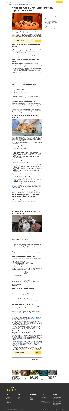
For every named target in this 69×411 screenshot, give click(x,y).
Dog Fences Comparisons (57, 403)
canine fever (21, 87)
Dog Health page (21, 349)
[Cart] (54, 2)
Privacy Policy (42, 409)
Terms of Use (55, 409)
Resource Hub (43, 397)
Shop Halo (20, 2)
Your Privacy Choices (48, 409)
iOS (30, 399)
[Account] (51, 2)
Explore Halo (59, 2)
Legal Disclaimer (60, 409)
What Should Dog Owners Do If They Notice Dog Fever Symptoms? (50, 26)
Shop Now (38, 40)
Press (19, 397)
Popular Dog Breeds (56, 404)
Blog (9, 4)
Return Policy (43, 403)
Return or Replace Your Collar (45, 402)
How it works (40, 2)
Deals (34, 2)
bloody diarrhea (28, 262)
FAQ (42, 398)
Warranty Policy (43, 405)
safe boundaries (19, 343)
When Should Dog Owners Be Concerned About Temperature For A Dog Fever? (51, 22)
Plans (30, 397)
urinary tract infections (31, 295)
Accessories (8, 398)
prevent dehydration (33, 246)
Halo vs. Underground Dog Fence (57, 401)
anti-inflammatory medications (34, 318)
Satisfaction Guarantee (44, 401)
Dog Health (13, 4)
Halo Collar (30, 342)
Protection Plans (8, 402)
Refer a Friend (8, 403)
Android (32, 399)
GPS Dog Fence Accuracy (57, 397)
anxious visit (30, 97)
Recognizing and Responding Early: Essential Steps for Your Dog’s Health (50, 29)
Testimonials (27, 2)
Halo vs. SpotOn (55, 398)
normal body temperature (24, 51)
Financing (7, 401)
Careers (19, 401)
